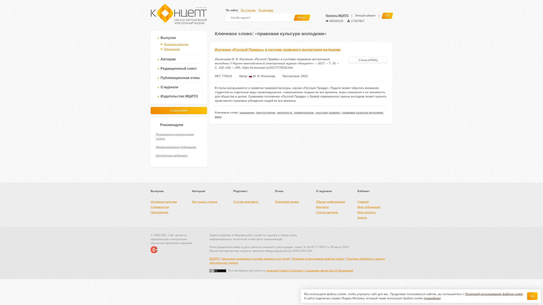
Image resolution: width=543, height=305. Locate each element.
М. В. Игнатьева (263, 76)
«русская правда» (327, 112)
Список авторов (327, 212)
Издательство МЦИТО (179, 96)
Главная (363, 201)
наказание (247, 112)
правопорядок (304, 112)
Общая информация (330, 201)
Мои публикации (368, 207)
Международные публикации (176, 147)
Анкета (362, 217)
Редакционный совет (179, 68)
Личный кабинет (365, 15)
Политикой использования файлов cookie (494, 294)
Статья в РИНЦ (368, 60)
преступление (265, 112)
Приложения (172, 49)
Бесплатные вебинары (172, 155)
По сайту (232, 10)
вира (218, 116)
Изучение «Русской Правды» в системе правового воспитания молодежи (277, 49)
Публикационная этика (180, 78)
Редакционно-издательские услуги (175, 136)
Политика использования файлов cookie (318, 258)
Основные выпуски (176, 44)
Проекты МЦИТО (337, 15)
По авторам (265, 10)
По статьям (248, 10)
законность (284, 112)
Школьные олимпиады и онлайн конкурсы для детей (256, 258)
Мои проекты (366, 212)
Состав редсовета (245, 201)
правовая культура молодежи (362, 112)
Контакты (322, 207)
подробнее (432, 298)
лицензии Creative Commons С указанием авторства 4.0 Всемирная (309, 270)
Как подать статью (204, 201)
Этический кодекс (287, 201)
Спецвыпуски (160, 207)
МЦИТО (214, 258)
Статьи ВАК (179, 110)
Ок (532, 296)
